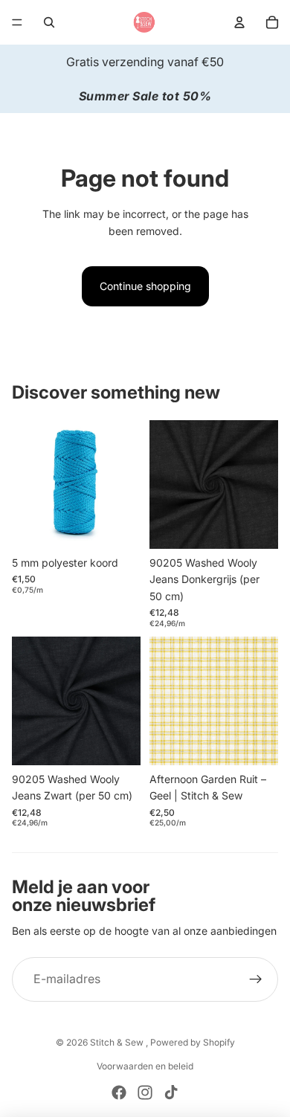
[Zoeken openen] (49, 22)
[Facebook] (119, 1092)
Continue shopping (145, 286)
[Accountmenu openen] (239, 22)
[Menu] (17, 22)
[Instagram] (145, 1092)
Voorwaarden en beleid (145, 1066)
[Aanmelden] (255, 979)
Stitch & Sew (118, 1042)
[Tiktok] (171, 1092)
